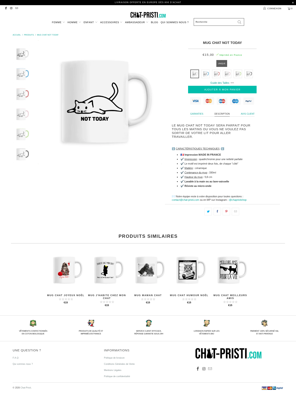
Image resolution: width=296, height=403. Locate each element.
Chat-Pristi (26, 387)
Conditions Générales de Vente (119, 364)
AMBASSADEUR (135, 22)
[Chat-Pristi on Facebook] (5, 8)
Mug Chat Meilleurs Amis (230, 270)
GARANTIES (196, 114)
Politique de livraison (114, 358)
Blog (154, 22)
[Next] (155, 102)
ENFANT (89, 22)
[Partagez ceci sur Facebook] (217, 211)
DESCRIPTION (222, 114)
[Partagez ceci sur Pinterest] (226, 211)
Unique (221, 63)
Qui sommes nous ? (175, 22)
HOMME (72, 22)
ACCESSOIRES (110, 22)
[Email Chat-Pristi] (16, 8)
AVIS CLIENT (248, 114)
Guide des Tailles (219, 82)
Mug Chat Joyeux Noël (65, 270)
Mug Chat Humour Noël (189, 270)
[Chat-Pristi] (148, 15)
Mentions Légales (112, 370)
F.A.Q (15, 358)
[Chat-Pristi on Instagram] (11, 8)
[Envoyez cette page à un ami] (235, 211)
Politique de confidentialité (117, 376)
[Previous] (44, 102)
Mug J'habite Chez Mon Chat (107, 270)
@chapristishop (237, 199)
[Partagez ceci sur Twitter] (208, 211)
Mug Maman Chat (148, 270)
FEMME (57, 22)
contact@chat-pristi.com (185, 199)
